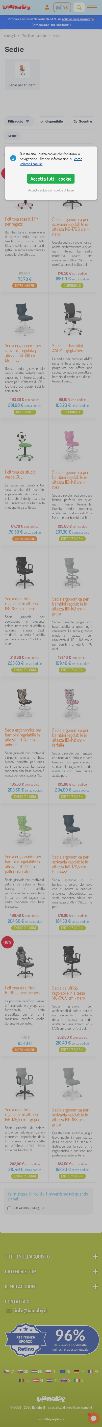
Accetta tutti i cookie (51, 178)
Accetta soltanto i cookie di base (51, 190)
